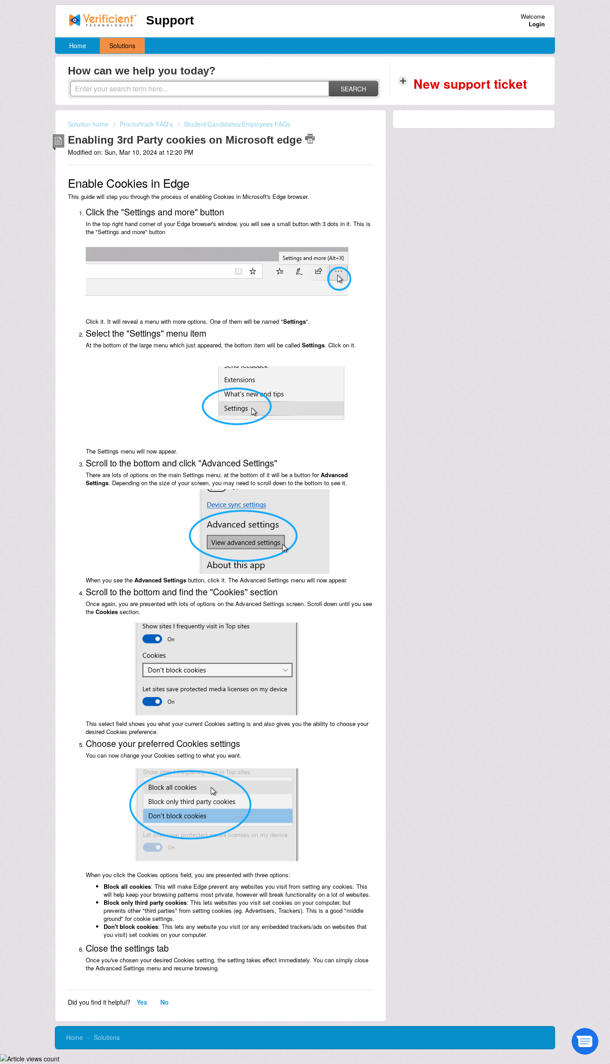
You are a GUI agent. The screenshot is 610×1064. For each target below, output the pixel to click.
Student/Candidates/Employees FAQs (237, 124)
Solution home (89, 124)
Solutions (122, 45)
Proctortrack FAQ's (146, 124)
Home (77, 45)
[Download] (288, 426)
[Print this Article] (310, 139)
